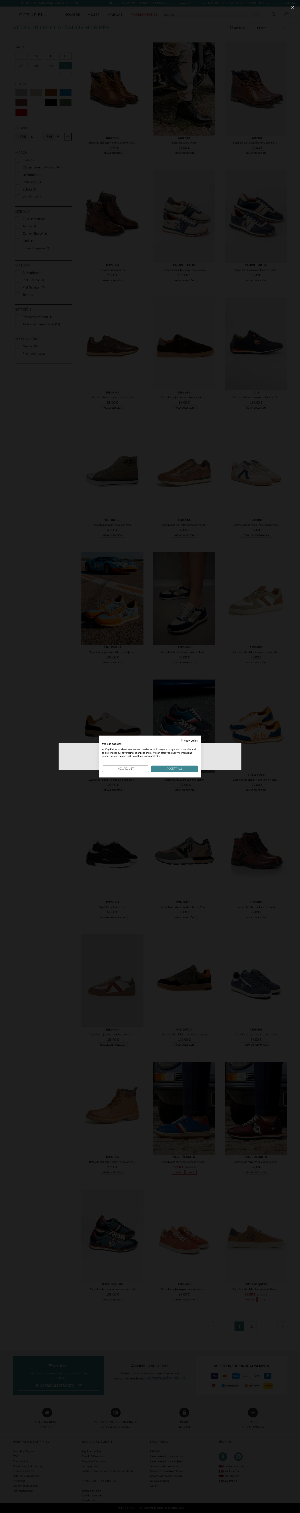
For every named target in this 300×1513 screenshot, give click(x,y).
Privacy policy (189, 740)
